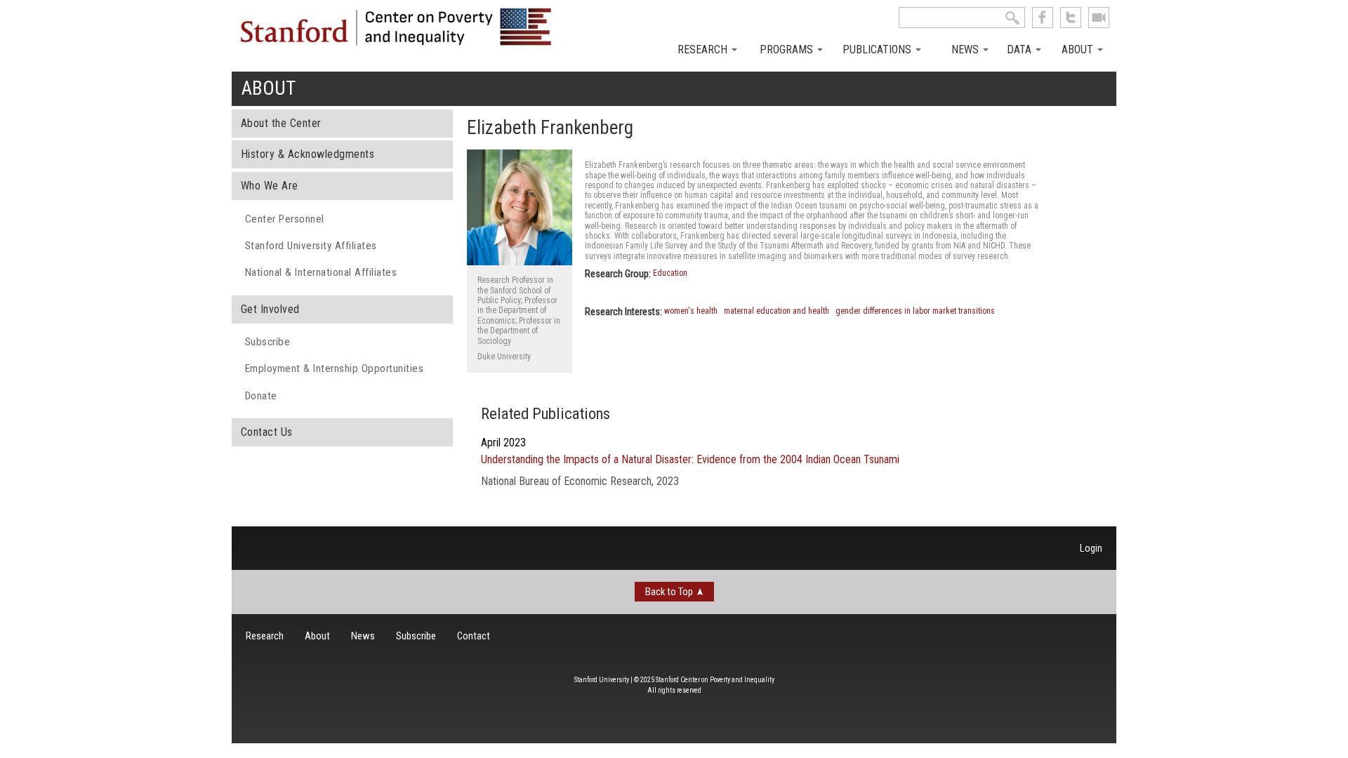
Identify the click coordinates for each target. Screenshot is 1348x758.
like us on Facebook (1042, 17)
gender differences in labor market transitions (915, 311)
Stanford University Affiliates (311, 245)
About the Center (281, 123)
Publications (878, 49)
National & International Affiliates (321, 272)
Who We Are (269, 185)
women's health (691, 311)
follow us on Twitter (1070, 17)
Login (1091, 548)
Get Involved (270, 309)
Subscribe (268, 341)
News (966, 49)
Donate (261, 396)
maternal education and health (776, 311)
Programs (788, 49)
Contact (473, 636)
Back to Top (669, 591)
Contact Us (267, 432)
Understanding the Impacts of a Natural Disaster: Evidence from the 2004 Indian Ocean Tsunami (690, 459)
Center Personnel (284, 219)
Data (1020, 49)
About (1079, 49)
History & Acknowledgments (308, 154)
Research (704, 49)
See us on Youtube (1098, 17)
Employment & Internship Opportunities (334, 368)
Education (670, 273)
